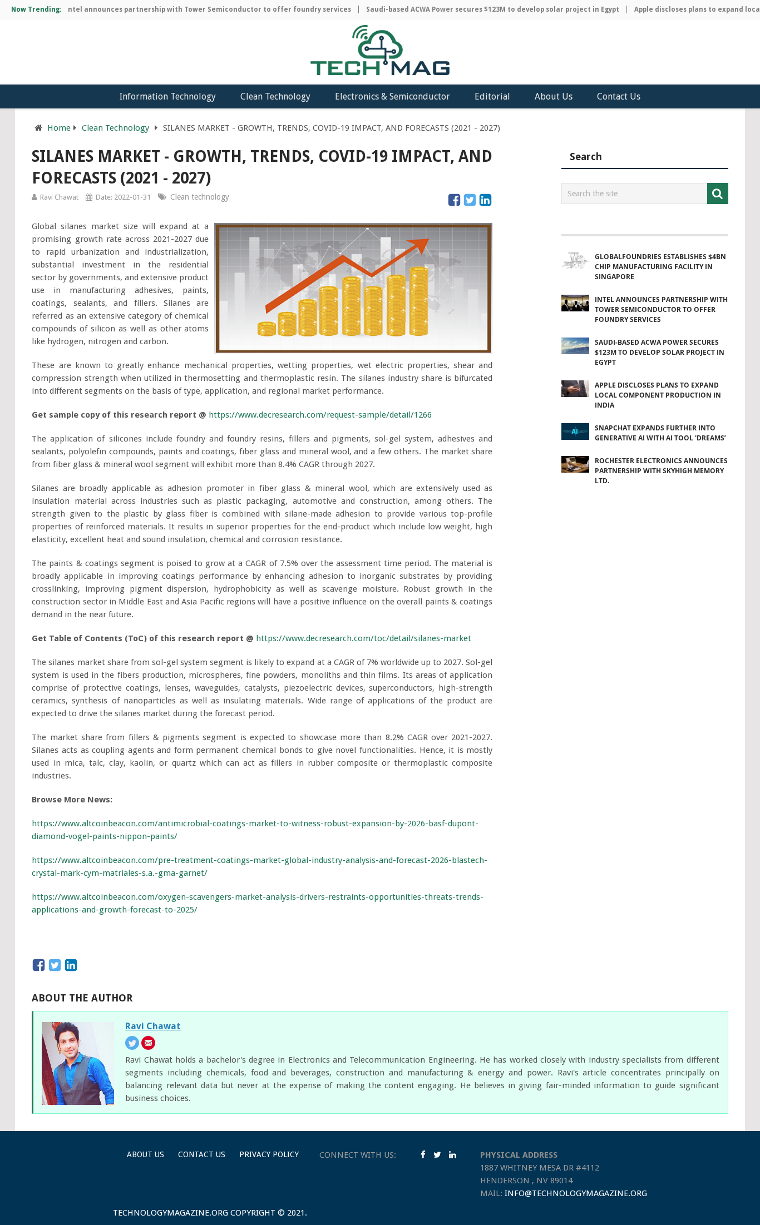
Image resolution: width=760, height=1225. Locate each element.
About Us (554, 96)
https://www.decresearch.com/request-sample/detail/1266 (320, 415)
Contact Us (618, 96)
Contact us (201, 1154)
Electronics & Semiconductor (392, 96)
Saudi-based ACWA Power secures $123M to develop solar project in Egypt (475, 9)
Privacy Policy (269, 1154)
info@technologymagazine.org (576, 1193)
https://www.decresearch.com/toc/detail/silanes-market (363, 638)
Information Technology (168, 96)
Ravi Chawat (59, 197)
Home (59, 128)
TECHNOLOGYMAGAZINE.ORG (170, 1213)
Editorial (492, 96)
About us (145, 1154)
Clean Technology (275, 96)
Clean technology (199, 196)
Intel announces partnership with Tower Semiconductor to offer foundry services (190, 9)
